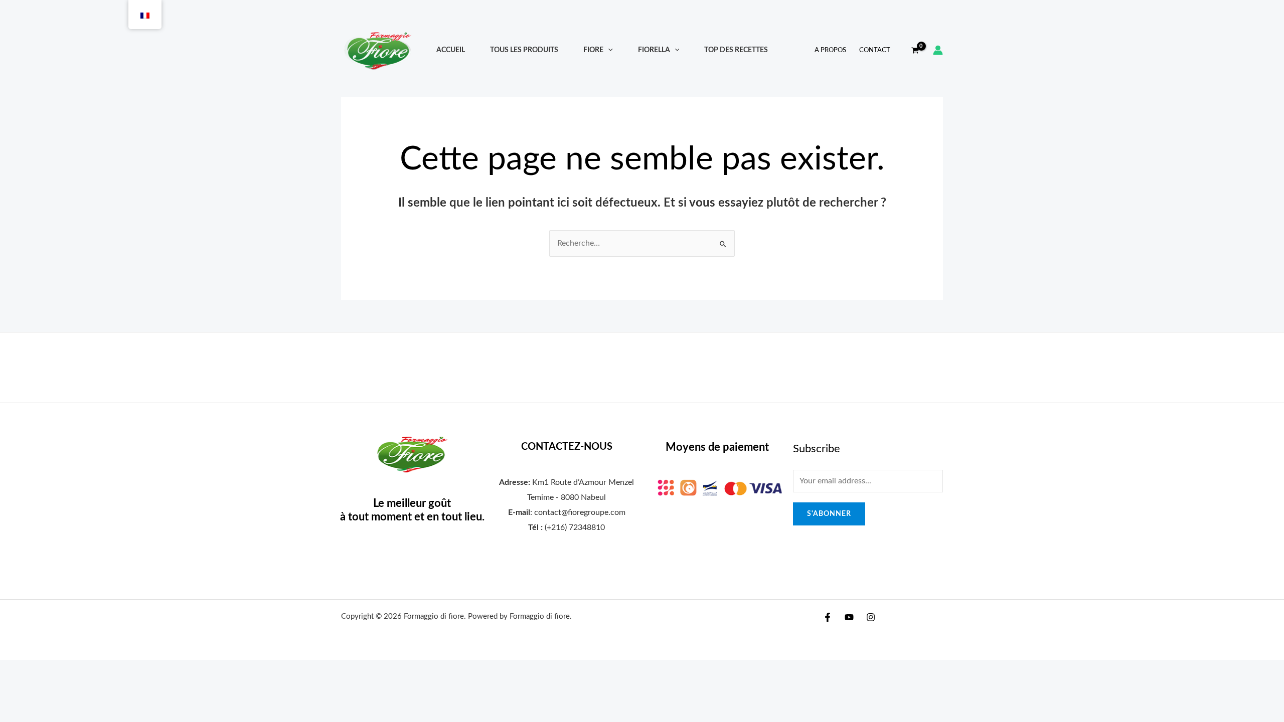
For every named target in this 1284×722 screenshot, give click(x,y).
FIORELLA (654, 50)
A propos (830, 50)
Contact (874, 50)
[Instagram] (870, 617)
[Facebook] (827, 617)
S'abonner (829, 513)
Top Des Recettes (736, 50)
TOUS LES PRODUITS (524, 50)
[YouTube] (849, 617)
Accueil (450, 50)
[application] (608, 50)
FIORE (593, 50)
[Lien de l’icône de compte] (938, 50)
